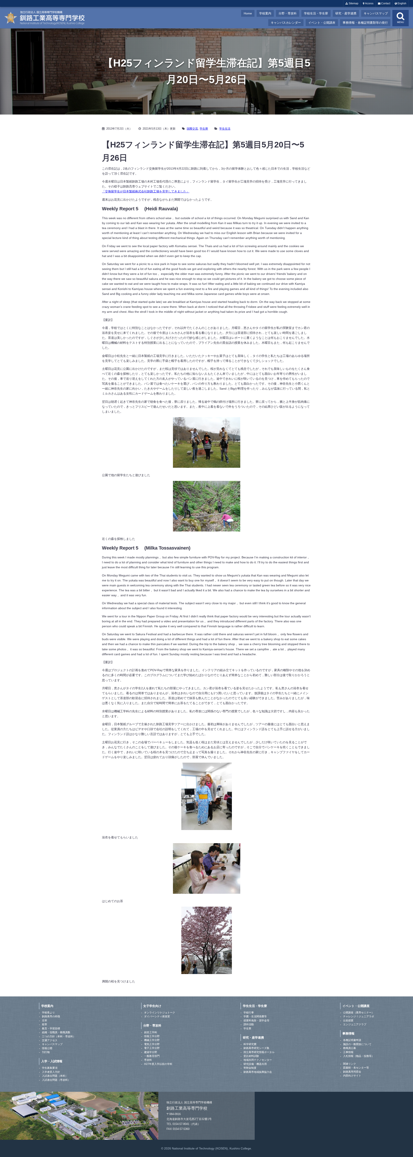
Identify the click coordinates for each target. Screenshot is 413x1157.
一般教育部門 (152, 1056)
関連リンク (349, 1064)
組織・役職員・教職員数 (56, 1032)
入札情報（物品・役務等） (358, 1056)
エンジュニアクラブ (354, 1024)
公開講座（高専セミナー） (358, 1012)
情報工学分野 (152, 1036)
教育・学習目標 (51, 1028)
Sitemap (353, 3)
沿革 (44, 1020)
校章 (44, 1024)
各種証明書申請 (352, 1040)
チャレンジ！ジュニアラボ (358, 1016)
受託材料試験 (251, 1056)
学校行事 (248, 1012)
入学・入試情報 (51, 1061)
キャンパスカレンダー (286, 22)
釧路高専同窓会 (352, 1071)
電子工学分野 (152, 1048)
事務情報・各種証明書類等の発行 (365, 22)
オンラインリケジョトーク (159, 1012)
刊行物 (46, 1052)
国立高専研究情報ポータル (258, 1052)
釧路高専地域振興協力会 (257, 1072)
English (401, 3)
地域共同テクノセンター (257, 1060)
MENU (400, 22)
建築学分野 (150, 1052)
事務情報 (348, 1033)
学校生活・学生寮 (316, 13)
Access (368, 3)
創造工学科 (150, 1032)
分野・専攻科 (288, 13)
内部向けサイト (352, 1075)
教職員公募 (349, 1048)
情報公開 (47, 1048)
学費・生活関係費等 (255, 1016)
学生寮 (204, 128)
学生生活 (224, 128)
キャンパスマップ (376, 13)
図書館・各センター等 (356, 1067)
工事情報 (348, 1052)
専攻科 (148, 1060)
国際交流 (192, 128)
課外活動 (248, 1024)
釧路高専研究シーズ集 (256, 1048)
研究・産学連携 (345, 13)
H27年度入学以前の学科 (158, 1064)
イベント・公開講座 (321, 22)
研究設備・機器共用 (255, 1064)
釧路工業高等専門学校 (47, 17)
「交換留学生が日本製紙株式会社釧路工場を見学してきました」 (145, 191)
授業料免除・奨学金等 (256, 1020)
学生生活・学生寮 (255, 1006)
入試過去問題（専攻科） (56, 1080)
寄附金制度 (249, 1068)
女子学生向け (152, 1006)
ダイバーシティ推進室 (157, 1016)
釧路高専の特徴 (51, 1016)
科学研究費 (249, 1044)
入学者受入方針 (51, 1072)
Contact (385, 3)
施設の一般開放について (357, 1044)
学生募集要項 (49, 1068)
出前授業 (348, 1020)
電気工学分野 (152, 1044)
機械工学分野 (152, 1040)
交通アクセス (49, 1040)
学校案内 (265, 13)
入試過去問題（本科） (55, 1076)
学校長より (48, 1012)
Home (248, 13)
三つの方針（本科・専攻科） (59, 1036)
